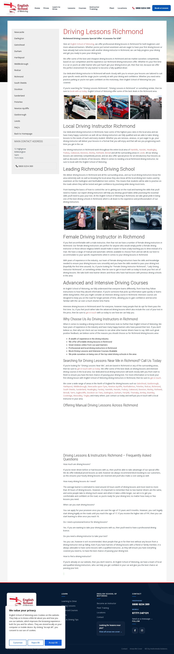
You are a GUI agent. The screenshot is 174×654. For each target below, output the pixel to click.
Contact (100, 617)
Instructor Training (94, 8)
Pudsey (66, 152)
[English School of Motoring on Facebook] (135, 630)
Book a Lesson (161, 8)
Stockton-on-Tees (95, 392)
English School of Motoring (82, 44)
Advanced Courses (69, 610)
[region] (35, 627)
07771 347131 (140, 613)
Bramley (150, 392)
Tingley (86, 395)
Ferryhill (125, 392)
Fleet (112, 8)
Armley (143, 392)
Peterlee (139, 386)
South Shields (69, 389)
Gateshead (141, 383)
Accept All (53, 643)
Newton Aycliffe (115, 386)
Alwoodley (77, 395)
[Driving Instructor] (80, 107)
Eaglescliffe (81, 392)
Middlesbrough (80, 386)
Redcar (148, 386)
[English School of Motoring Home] (16, 8)
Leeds (142, 152)
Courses (82, 8)
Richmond (156, 386)
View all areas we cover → (110, 631)
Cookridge (67, 395)
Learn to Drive (56, 8)
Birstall (108, 152)
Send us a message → (142, 618)
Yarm (72, 392)
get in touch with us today (88, 368)
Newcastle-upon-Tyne (97, 386)
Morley (92, 152)
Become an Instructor (106, 603)
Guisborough (153, 383)
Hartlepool (67, 386)
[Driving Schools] (146, 218)
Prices (46, 8)
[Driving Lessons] (113, 218)
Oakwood (75, 152)
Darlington (108, 392)
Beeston (84, 152)
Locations (122, 8)
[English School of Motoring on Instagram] (142, 630)
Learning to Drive (69, 601)
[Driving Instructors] (113, 107)
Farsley (101, 389)
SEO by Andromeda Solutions (156, 649)
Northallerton (129, 386)
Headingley (151, 149)
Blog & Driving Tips (69, 619)
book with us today (78, 91)
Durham (117, 392)
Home (37, 8)
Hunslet (142, 149)
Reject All (36, 643)
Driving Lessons (68, 606)
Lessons (71, 8)
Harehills (134, 149)
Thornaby (134, 392)
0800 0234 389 (143, 8)
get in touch (91, 312)
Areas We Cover (136, 649)
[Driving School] (146, 107)
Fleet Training (103, 608)
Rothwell (100, 152)
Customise (17, 643)
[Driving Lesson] (80, 218)
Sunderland (81, 389)
